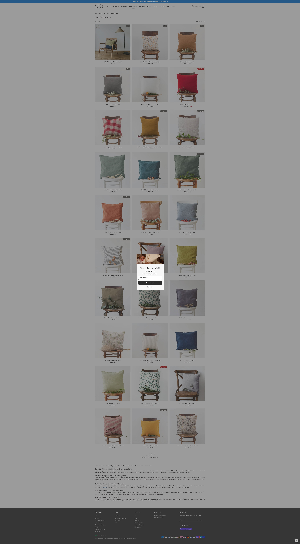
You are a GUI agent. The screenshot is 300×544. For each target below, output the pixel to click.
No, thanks (150, 287)
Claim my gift (150, 283)
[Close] (162, 256)
